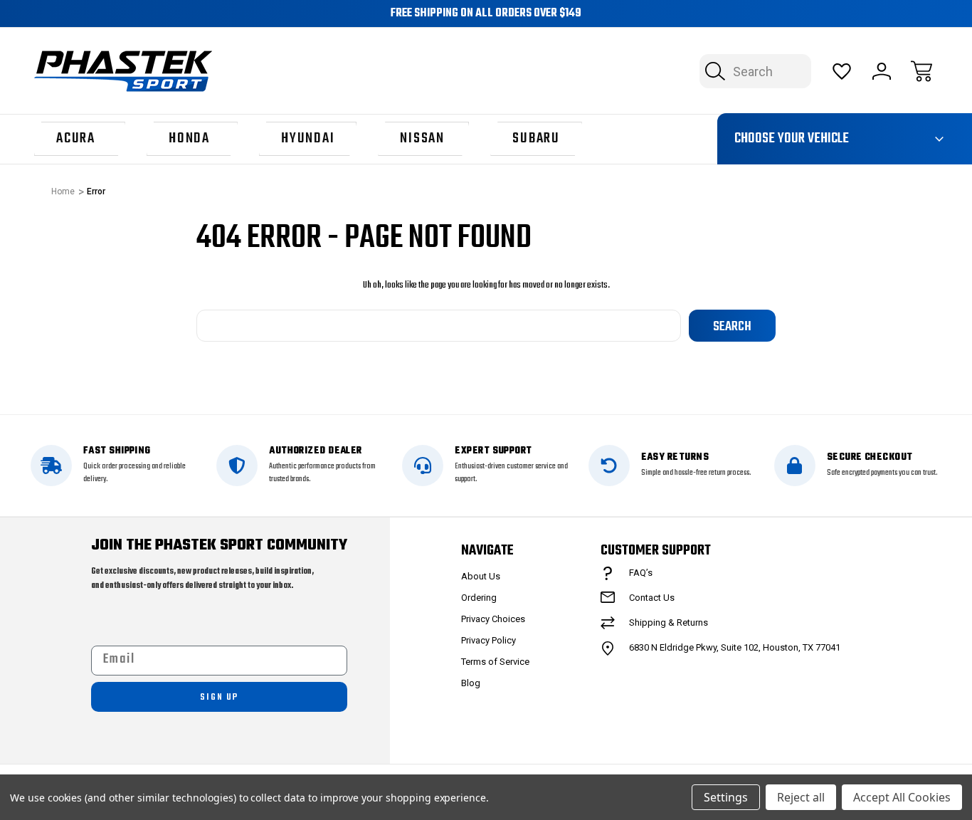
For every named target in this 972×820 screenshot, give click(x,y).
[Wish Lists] (841, 71)
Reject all (801, 797)
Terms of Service (495, 661)
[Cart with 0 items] (921, 71)
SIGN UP (219, 697)
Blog (470, 683)
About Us (480, 576)
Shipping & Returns (668, 622)
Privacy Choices (493, 619)
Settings (726, 797)
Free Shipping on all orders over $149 (486, 13)
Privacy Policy (488, 640)
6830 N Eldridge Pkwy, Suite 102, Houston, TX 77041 (734, 647)
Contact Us (652, 597)
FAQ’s (641, 572)
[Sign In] (881, 71)
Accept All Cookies (902, 797)
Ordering (479, 597)
